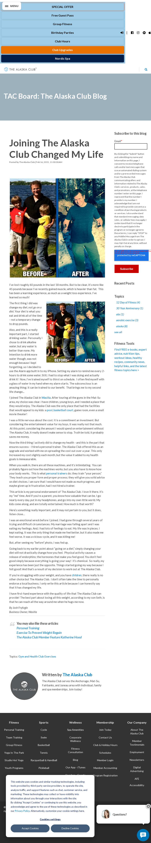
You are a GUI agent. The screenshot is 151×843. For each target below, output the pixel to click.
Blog (75, 759)
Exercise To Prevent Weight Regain (39, 633)
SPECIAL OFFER (62, 6)
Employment (137, 752)
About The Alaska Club (137, 731)
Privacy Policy (22, 810)
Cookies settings (50, 819)
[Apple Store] (150, 33)
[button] (11, 6)
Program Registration (105, 775)
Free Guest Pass (63, 15)
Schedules (105, 752)
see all (118, 332)
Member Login (105, 760)
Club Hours (62, 41)
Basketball (44, 744)
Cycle (44, 729)
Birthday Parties (62, 32)
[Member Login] (121, 33)
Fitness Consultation (75, 750)
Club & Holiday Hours (105, 744)
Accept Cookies (30, 828)
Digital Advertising (137, 769)
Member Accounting (105, 767)
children (77, 575)
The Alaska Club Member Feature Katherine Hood (49, 637)
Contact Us (105, 737)
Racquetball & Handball (44, 760)
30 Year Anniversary (129, 308)
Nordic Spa (62, 58)
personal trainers (56, 473)
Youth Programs (14, 767)
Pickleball (43, 767)
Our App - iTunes (75, 767)
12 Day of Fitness (128, 302)
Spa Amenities (75, 729)
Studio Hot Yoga (14, 760)
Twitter (49, 695)
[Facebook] (132, 33)
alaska (121, 326)
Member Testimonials (137, 742)
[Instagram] (138, 33)
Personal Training (28, 628)
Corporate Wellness (75, 739)
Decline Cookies (70, 828)
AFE (137, 778)
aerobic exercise (127, 320)
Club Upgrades (62, 50)
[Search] (146, 69)
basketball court (63, 410)
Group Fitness (62, 24)
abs (120, 314)
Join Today (105, 729)
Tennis (44, 752)
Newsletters (137, 759)
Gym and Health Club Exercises (37, 656)
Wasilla (46, 397)
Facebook (44, 695)
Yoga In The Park (14, 752)
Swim (44, 737)
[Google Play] (144, 33)
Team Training (14, 737)
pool (49, 410)
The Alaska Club (27, 162)
